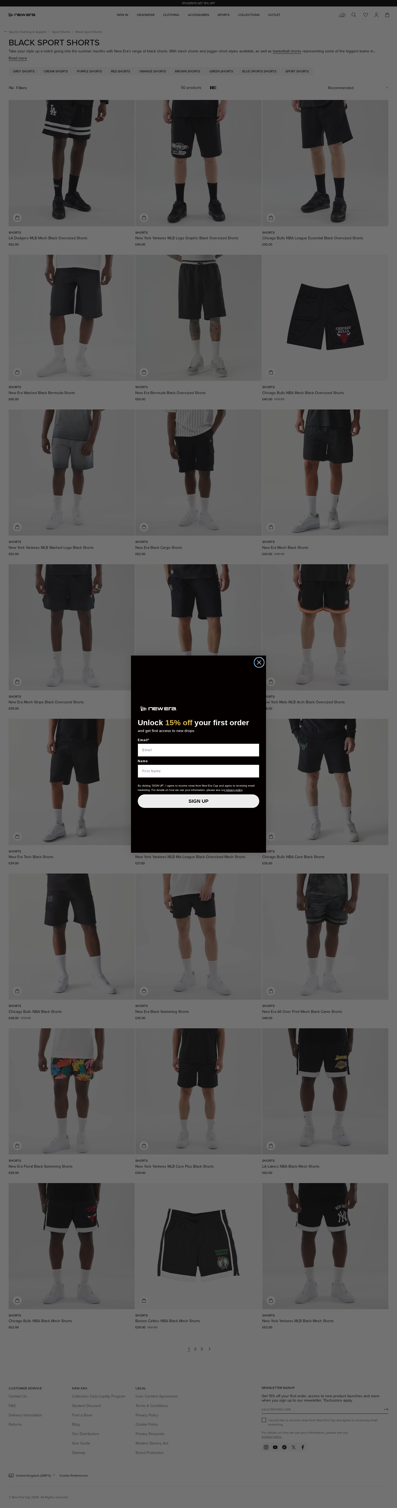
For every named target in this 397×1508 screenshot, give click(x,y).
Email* (143, 740)
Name (143, 761)
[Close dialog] (259, 662)
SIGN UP (198, 801)
